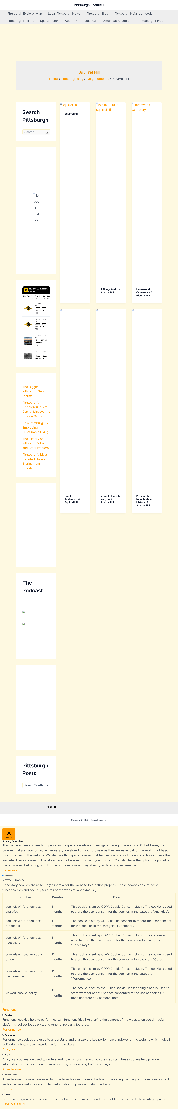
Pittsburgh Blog (97, 13)
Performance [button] (11, 1029)
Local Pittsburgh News (64, 13)
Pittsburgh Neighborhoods (133, 13)
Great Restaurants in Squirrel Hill (73, 499)
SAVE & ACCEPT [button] (14, 1104)
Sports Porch (49, 21)
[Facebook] (47, 807)
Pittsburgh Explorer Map (24, 13)
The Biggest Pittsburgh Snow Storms (34, 391)
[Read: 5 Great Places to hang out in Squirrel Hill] (111, 399)
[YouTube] (55, 807)
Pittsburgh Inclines (20, 21)
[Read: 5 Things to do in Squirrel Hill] (111, 192)
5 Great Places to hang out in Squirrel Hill (110, 499)
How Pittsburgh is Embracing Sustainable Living (35, 427)
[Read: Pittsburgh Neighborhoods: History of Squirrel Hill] (147, 399)
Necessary (9, 876)
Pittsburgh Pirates (152, 21)
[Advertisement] (89, 42)
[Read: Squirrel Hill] (69, 105)
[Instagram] (51, 807)
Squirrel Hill (71, 113)
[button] (153, 13)
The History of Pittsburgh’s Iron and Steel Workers (35, 443)
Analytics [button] (8, 1049)
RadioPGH (90, 21)
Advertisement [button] (13, 1069)
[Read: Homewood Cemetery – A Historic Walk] (147, 192)
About (69, 21)
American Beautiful (116, 21)
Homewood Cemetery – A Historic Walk (144, 292)
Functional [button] (9, 1009)
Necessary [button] (10, 870)
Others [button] (7, 1089)
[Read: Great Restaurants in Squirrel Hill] (75, 399)
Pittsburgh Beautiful (89, 5)
